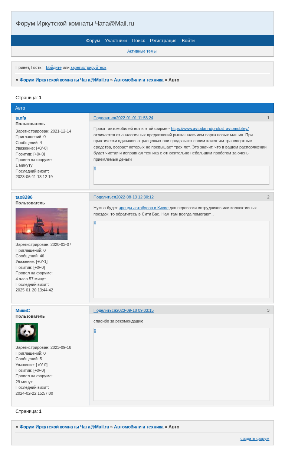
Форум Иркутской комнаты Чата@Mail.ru (64, 80)
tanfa (21, 118)
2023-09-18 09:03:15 (135, 310)
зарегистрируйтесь (89, 67)
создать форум (254, 438)
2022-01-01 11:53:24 (134, 118)
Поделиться (105, 118)
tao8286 (24, 197)
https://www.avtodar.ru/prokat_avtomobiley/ (210, 128)
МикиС (23, 310)
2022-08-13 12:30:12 (135, 197)
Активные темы (142, 51)
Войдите (54, 67)
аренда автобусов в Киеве (143, 208)
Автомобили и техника (139, 80)
